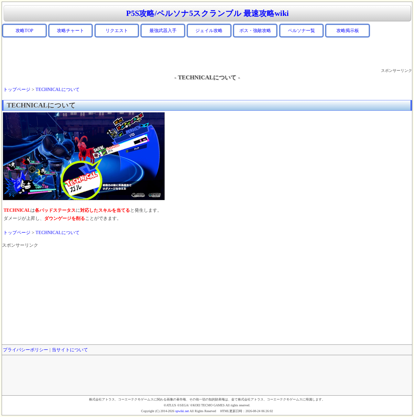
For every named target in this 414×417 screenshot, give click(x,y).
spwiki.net (182, 411)
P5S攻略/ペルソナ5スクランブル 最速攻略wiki (207, 13)
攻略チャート (70, 30)
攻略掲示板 (347, 30)
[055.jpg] (84, 198)
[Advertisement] (207, 52)
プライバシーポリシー (25, 349)
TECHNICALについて (58, 89)
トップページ (16, 89)
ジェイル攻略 (209, 30)
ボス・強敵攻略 (255, 30)
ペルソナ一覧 (301, 30)
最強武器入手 (163, 30)
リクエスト (116, 30)
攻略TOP (24, 30)
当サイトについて (70, 349)
